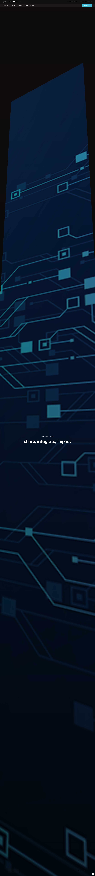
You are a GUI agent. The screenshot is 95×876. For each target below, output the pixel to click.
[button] (13, 5)
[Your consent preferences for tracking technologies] (93, 874)
